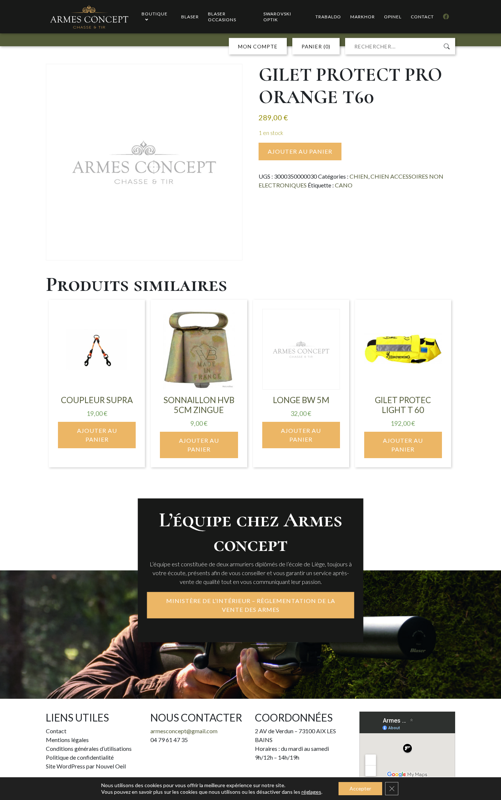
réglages (311, 792)
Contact (56, 730)
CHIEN (359, 176)
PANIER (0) (315, 46)
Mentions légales (67, 739)
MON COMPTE (258, 46)
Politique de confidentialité (80, 757)
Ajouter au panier (300, 151)
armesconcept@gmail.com (183, 730)
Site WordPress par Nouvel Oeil (86, 766)
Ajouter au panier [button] (97, 435)
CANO (343, 185)
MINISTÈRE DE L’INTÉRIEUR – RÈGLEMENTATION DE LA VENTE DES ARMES (250, 605)
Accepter (360, 788)
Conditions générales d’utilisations (89, 748)
